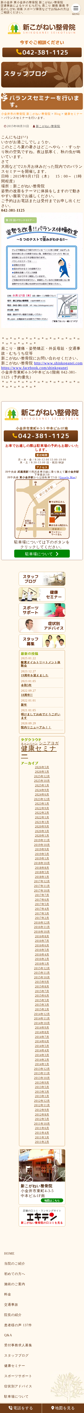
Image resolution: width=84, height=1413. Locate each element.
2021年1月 (42, 822)
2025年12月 (42, 776)
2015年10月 (42, 977)
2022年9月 (42, 808)
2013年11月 (42, 1073)
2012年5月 (42, 1119)
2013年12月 (42, 1069)
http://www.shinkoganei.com (58, 363)
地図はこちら (52, 1200)
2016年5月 (42, 950)
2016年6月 (42, 945)
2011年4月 (42, 1132)
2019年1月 (42, 858)
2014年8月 (42, 1032)
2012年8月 (42, 1114)
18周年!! (27, 695)
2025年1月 (42, 785)
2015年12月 (42, 968)
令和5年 (26, 685)
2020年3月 (42, 831)
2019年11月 (42, 840)
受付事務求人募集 (18, 1345)
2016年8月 (42, 936)
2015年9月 (42, 982)
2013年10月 (42, 1078)
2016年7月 (42, 940)
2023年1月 (42, 803)
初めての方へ (14, 1274)
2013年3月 (42, 1091)
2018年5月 (42, 872)
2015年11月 (42, 972)
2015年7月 (42, 991)
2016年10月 (42, 931)
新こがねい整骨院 (48, 126)
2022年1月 (42, 817)
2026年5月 (42, 767)
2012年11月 (42, 1105)
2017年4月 (42, 909)
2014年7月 (42, 1037)
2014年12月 (42, 1014)
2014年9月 (42, 1027)
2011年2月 (42, 1142)
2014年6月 (42, 1041)
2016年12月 (42, 922)
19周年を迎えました (35, 675)
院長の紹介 (13, 1315)
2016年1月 (42, 963)
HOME (9, 1253)
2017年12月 (42, 881)
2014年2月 (42, 1059)
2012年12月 (42, 1100)
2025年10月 (42, 780)
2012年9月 (42, 1110)
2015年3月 (42, 1004)
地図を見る (65, 1408)
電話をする (23, 1408)
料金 (7, 1294)
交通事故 (11, 1304)
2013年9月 (42, 1082)
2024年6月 (42, 794)
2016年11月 (42, 927)
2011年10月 (42, 1123)
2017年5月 (42, 904)
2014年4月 (42, 1050)
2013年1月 (42, 1096)
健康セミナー (39, 752)
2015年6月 (42, 995)
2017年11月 (42, 886)
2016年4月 (42, 954)
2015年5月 (42, 1000)
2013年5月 (42, 1087)
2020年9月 (42, 826)
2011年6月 (42, 1128)
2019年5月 (42, 854)
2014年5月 (42, 1046)
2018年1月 (42, 877)
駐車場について (16, 1396)
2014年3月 (42, 1055)
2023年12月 (42, 799)
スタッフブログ (16, 1355)
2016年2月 (42, 959)
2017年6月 (42, 899)
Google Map (68, 477)
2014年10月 (42, 1023)
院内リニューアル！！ (36, 727)
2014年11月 (42, 1018)
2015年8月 (42, 986)
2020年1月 (42, 835)
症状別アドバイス (18, 1386)
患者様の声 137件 (18, 1325)
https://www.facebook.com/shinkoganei (34, 368)
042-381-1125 (45, 52)
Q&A (8, 1335)
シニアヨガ (49, 743)
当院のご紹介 (14, 1263)
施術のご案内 (14, 1284)
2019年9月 (42, 849)
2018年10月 (42, 863)
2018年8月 (42, 867)
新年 (24, 704)
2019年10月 (42, 845)
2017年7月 (42, 895)
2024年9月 (42, 790)
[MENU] (76, 8)
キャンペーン (29, 743)
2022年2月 (42, 812)
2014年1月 (42, 1064)
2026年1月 (42, 771)
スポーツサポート (18, 1376)
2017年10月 (42, 890)
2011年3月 (42, 1137)
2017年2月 (42, 918)
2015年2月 (42, 1009)
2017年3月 (42, 913)
